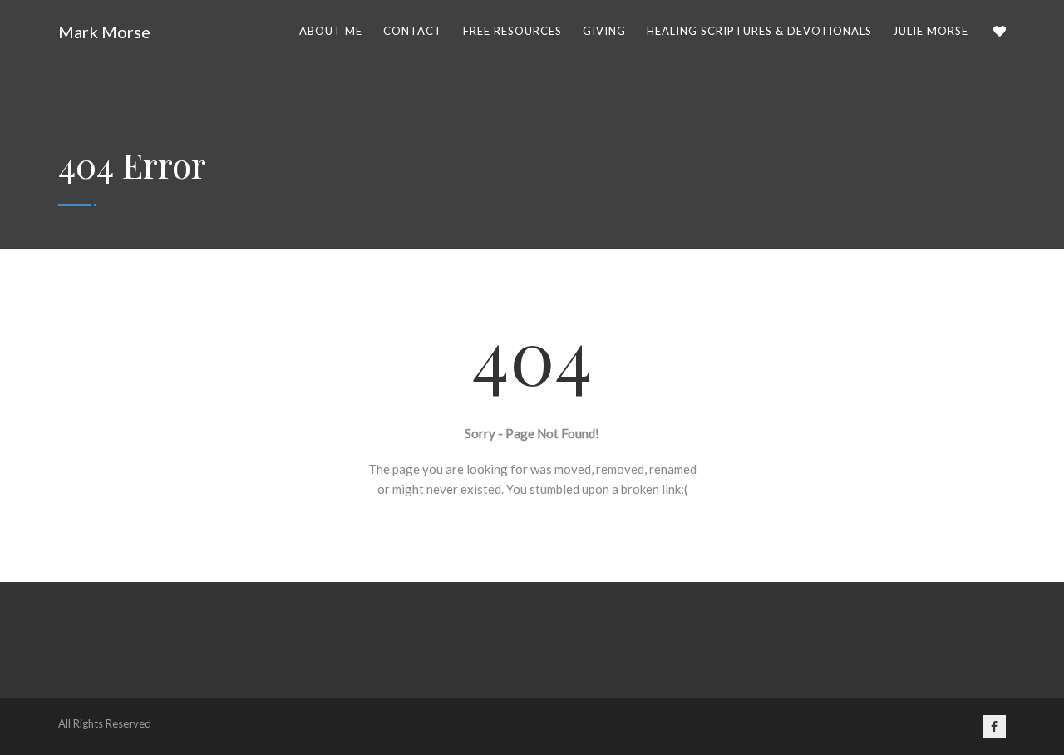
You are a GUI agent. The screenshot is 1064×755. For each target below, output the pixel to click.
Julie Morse (930, 30)
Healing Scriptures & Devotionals (759, 30)
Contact (412, 30)
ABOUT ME (330, 30)
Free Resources (512, 30)
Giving (604, 30)
